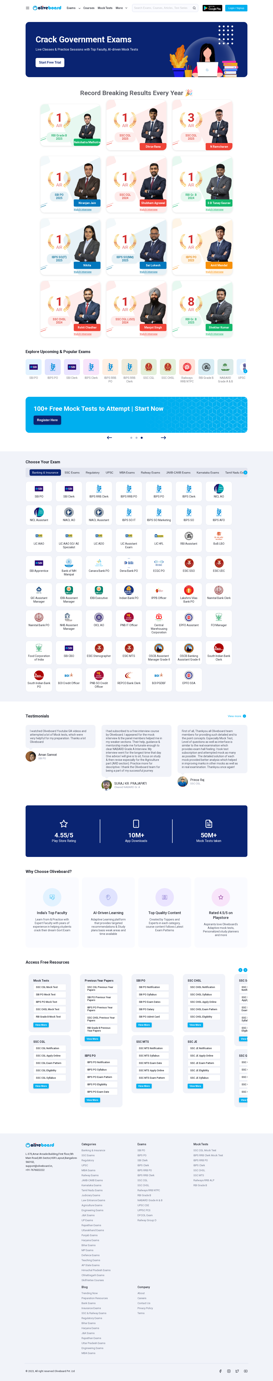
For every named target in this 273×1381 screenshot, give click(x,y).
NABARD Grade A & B (149, 1200)
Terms (140, 1313)
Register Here (47, 420)
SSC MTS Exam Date (150, 1063)
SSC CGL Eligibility (46, 1070)
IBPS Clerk (143, 1165)
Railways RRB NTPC (148, 1190)
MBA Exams (127, 472)
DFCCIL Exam (145, 1215)
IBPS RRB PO (144, 1170)
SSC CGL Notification (47, 1048)
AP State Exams (91, 1265)
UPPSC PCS (143, 1210)
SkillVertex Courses (93, 1280)
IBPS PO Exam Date (98, 1091)
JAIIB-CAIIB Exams (178, 472)
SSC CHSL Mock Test (47, 1009)
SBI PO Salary (146, 1009)
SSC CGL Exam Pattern (48, 1063)
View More (41, 1025)
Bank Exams (89, 1303)
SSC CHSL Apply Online (203, 1002)
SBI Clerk (142, 1160)
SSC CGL (142, 1180)
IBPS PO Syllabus (97, 1069)
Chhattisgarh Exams (93, 1275)
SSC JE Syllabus (199, 1078)
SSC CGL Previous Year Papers (100, 988)
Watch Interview (83, 209)
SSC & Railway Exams (94, 1313)
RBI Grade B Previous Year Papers (99, 1029)
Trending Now (90, 1293)
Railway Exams (150, 472)
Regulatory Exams (92, 1318)
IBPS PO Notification (98, 1062)
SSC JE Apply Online (201, 1055)
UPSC (109, 472)
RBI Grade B (144, 1195)
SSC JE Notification (201, 1048)
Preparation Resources (95, 1298)
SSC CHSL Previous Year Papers (101, 1019)
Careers (141, 1298)
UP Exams (87, 1220)
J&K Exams (88, 1215)
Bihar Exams (89, 1245)
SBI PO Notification (149, 987)
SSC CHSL (143, 1185)
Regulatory (93, 472)
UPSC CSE (143, 1205)
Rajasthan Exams (91, 1225)
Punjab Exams (90, 1235)
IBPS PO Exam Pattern (99, 1077)
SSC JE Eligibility (199, 1070)
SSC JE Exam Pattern (202, 1063)
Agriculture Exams (92, 1205)
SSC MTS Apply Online (151, 1070)
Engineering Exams (92, 1210)
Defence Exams (91, 1255)
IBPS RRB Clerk (145, 1175)
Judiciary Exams (91, 1195)
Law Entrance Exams (93, 1200)
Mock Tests (105, 8)
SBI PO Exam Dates (149, 1002)
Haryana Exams (90, 1240)
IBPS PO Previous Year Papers (100, 1009)
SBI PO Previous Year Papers (99, 999)
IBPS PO (141, 1155)
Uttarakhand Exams (93, 1230)
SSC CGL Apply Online (48, 1055)
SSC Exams (72, 472)
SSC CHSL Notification (202, 987)
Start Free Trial (50, 62)
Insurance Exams (91, 1308)
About (141, 1293)
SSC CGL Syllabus (46, 1078)
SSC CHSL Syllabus (201, 994)
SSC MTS (198, 1175)
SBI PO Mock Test (46, 994)
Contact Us (143, 1303)
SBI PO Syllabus (148, 994)
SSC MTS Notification (151, 1048)
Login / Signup (236, 8)
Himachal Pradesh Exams (96, 1270)
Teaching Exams (91, 1260)
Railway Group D (146, 1220)
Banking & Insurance (45, 472)
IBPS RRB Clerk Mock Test (208, 1155)
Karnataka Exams (208, 472)
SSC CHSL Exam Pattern (203, 1009)
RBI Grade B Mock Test (48, 1016)
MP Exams (87, 1250)
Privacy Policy (145, 1308)
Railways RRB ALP (203, 1180)
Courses (89, 8)
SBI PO (141, 1150)
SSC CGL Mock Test (47, 987)
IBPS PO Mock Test (46, 1002)
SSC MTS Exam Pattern (152, 1078)
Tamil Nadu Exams (237, 472)
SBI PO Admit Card (149, 1016)
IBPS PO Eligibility (97, 1084)
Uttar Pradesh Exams (93, 1343)
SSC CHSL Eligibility (201, 1016)
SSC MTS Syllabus (149, 1055)
